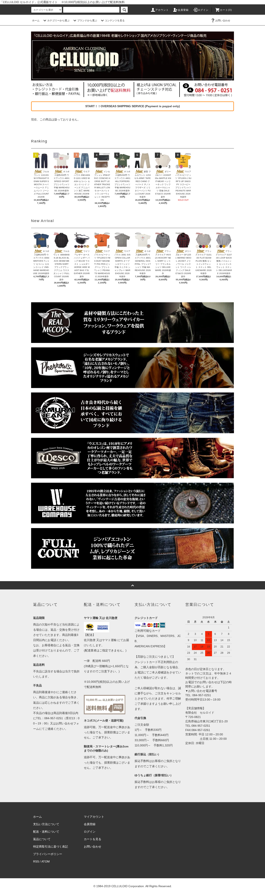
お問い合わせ (222, 20)
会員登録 (183, 10)
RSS (36, 861)
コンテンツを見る (115, 20)
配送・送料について (46, 831)
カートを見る (92, 839)
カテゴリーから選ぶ (58, 20)
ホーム (36, 20)
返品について (42, 839)
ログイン (203, 10)
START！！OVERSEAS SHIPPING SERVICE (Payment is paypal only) (132, 106)
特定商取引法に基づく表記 (50, 846)
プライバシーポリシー (47, 854)
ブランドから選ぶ (87, 20)
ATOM (45, 861)
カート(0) (226, 10)
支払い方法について (46, 824)
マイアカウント (94, 816)
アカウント (162, 10)
